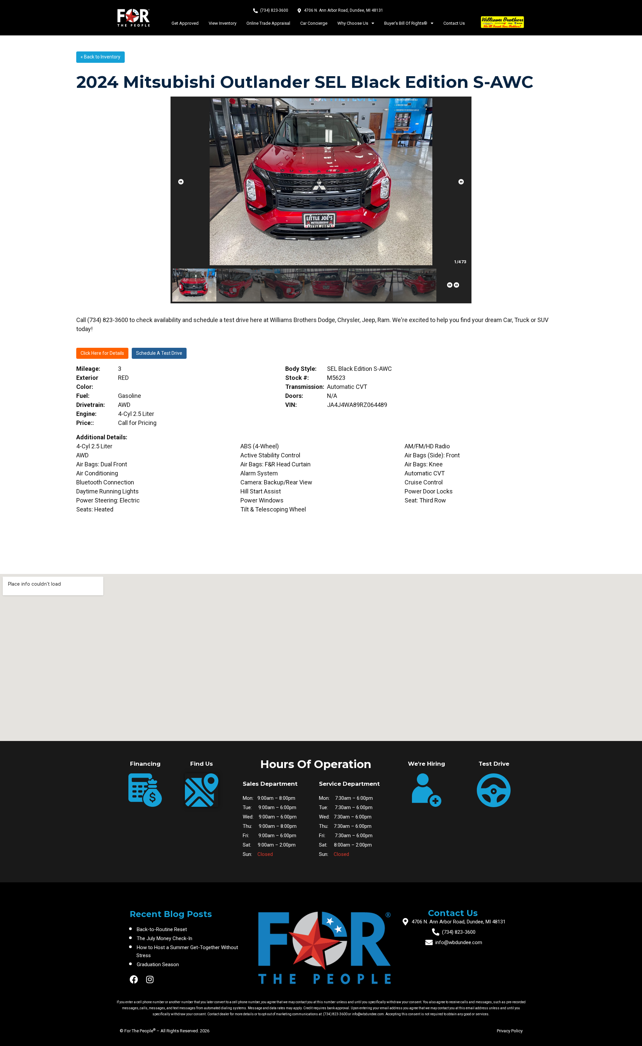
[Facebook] (134, 979)
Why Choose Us (352, 23)
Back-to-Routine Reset (162, 929)
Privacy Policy (510, 1030)
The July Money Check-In (164, 938)
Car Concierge (313, 23)
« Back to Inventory (100, 56)
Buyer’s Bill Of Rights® (405, 23)
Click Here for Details (102, 353)
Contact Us (454, 23)
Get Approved (185, 23)
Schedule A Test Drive (159, 353)
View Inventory (222, 23)
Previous (181, 181)
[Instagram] (150, 979)
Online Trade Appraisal (268, 23)
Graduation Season (158, 964)
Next (461, 181)
